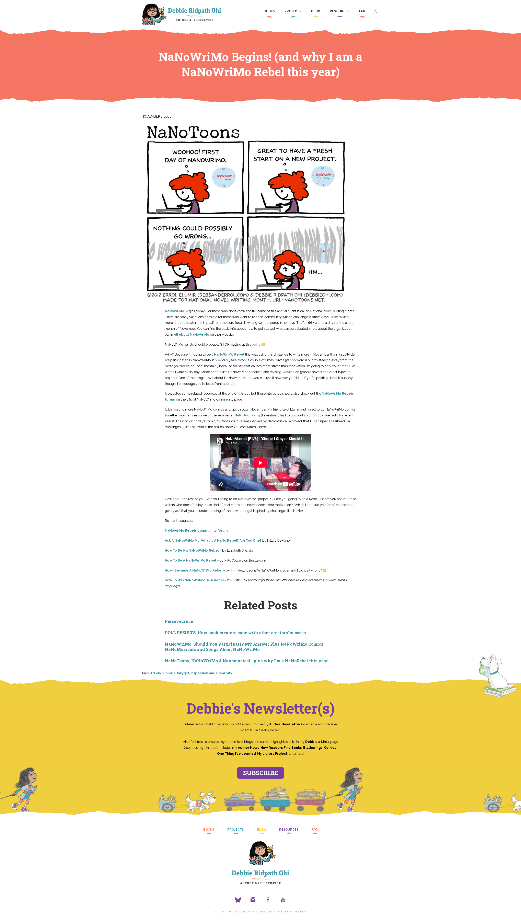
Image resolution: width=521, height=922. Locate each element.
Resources (339, 11)
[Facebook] (268, 900)
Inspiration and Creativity (211, 673)
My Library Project (272, 754)
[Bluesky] (238, 900)
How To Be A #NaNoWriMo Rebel (192, 550)
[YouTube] (283, 900)
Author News (248, 748)
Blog (315, 11)
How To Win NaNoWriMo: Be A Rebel (194, 580)
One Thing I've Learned (236, 754)
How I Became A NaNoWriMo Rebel (193, 570)
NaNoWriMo (174, 311)
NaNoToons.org (247, 415)
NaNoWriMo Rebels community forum (196, 530)
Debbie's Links (317, 742)
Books (269, 11)
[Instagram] (253, 900)
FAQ (362, 11)
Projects (293, 11)
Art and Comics (163, 673)
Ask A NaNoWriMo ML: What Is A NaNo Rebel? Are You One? (213, 540)
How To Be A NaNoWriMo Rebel (190, 560)
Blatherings (313, 748)
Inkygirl (183, 673)
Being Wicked (295, 911)
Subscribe (260, 773)
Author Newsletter (285, 724)
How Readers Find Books (281, 748)
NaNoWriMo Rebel (229, 354)
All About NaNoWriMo (191, 334)
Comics (330, 748)
